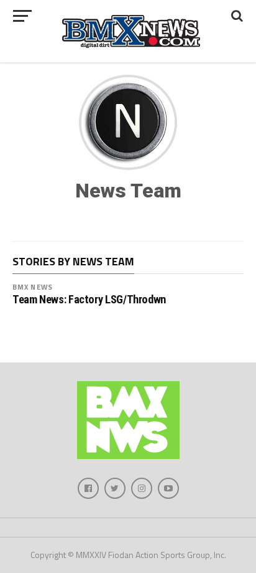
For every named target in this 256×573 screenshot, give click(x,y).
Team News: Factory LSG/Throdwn (89, 299)
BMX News (32, 287)
